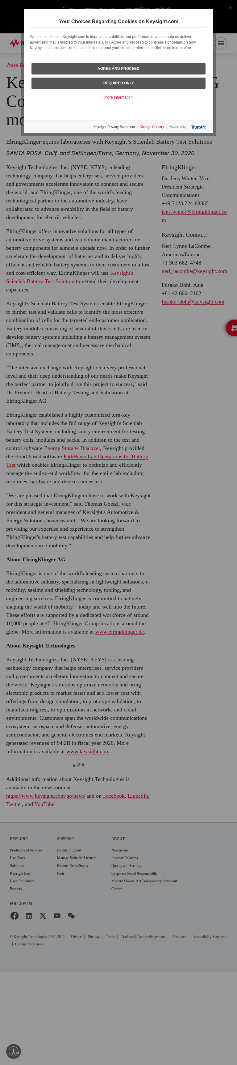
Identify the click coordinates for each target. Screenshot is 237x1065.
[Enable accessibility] (13, 1051)
